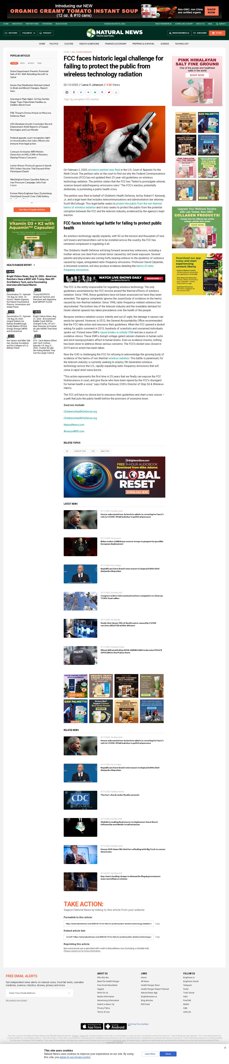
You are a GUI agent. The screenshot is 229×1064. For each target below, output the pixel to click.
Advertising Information (108, 1000)
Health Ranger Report (19, 265)
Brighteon (17, 24)
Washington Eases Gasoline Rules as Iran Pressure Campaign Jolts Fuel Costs (29, 182)
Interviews (47, 24)
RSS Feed (145, 1004)
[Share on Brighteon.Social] (67, 92)
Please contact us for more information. (82, 951)
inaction (95, 99)
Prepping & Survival (143, 43)
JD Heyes (117, 565)
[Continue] (69, 993)
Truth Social (188, 993)
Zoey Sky (117, 620)
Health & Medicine (89, 43)
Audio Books (61, 24)
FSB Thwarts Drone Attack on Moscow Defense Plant (30, 114)
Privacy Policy (103, 1008)
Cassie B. (117, 538)
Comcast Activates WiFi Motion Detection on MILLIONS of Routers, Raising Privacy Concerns (29, 154)
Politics (54, 43)
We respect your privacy (16, 1000)
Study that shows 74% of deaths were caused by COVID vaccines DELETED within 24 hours (128, 624)
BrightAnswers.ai (163, 24)
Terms (83, 1036)
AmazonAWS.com (74, 431)
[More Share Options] (116, 92)
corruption (79, 99)
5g (71, 99)
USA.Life (187, 1012)
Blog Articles (147, 1000)
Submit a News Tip (105, 1004)
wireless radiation (118, 358)
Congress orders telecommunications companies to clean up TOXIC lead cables (132, 596)
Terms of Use (103, 1012)
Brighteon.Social (190, 981)
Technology (182, 43)
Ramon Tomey (119, 647)
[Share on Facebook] (74, 92)
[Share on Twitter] (81, 92)
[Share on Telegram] (88, 92)
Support (100, 989)
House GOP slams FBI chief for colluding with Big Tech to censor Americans (133, 850)
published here (119, 1040)
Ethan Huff (118, 593)
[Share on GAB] (95, 92)
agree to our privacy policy (75, 1057)
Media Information (105, 996)
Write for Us (102, 993)
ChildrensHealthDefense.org (80, 411)
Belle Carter (118, 511)
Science (165, 43)
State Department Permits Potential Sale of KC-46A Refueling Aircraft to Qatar (29, 74)
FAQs (210, 24)
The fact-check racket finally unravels (120, 795)
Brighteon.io (188, 977)
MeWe (186, 1004)
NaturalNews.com (74, 424)
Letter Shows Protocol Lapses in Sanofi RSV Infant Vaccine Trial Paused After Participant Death (30, 168)
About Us (200, 24)
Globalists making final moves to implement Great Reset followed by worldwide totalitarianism (129, 823)
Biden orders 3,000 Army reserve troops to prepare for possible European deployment (132, 542)
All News (145, 981)
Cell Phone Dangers (82, 52)
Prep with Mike (32, 24)
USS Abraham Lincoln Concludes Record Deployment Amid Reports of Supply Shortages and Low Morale (31, 126)
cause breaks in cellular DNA (117, 332)
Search (222, 24)
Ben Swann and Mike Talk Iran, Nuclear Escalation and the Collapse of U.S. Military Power (18, 344)
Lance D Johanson (92, 84)
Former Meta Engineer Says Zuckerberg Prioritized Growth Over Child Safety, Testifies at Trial (31, 196)
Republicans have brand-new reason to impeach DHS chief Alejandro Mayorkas (130, 569)
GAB (185, 1008)
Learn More (150, 1054)
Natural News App (149, 993)
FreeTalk (187, 1000)
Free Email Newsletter (107, 985)
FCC (87, 99)
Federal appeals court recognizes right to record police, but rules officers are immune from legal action (30, 140)
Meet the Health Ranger (108, 981)
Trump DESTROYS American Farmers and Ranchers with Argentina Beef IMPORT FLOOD (44, 298)
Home (6, 24)
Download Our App (184, 24)
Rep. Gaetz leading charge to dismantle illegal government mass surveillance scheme (130, 877)
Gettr (185, 996)
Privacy (75, 1036)
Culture (68, 43)
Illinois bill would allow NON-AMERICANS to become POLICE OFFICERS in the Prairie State (131, 651)
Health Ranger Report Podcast (155, 989)
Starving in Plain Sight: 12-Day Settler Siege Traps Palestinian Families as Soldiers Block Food (29, 101)
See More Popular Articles (32, 210)
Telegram (187, 985)
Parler (186, 989)
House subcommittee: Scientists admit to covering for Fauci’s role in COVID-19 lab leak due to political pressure (132, 515)
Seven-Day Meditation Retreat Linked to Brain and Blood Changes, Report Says (30, 88)
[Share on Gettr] (109, 92)
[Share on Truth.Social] (102, 92)
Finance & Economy (115, 43)
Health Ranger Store (150, 985)
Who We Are (103, 977)
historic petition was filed (105, 169)
